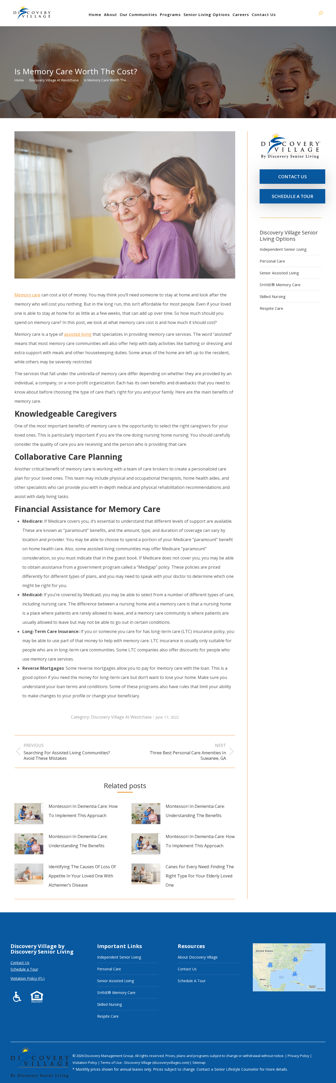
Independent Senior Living (283, 249)
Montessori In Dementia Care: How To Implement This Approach (83, 810)
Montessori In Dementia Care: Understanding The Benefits (195, 810)
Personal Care (272, 261)
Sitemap (199, 1062)
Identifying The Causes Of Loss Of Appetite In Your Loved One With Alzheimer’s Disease (82, 876)
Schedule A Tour (192, 980)
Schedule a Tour (24, 969)
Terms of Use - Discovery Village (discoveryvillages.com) (145, 1062)
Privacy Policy (299, 1055)
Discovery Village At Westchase (121, 717)
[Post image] (28, 813)
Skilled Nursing (273, 296)
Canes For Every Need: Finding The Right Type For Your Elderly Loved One (200, 876)
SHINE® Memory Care (280, 284)
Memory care (27, 295)
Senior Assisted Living (279, 272)
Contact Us (19, 962)
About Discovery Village (198, 957)
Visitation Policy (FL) (27, 978)
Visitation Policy (85, 1062)
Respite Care (271, 308)
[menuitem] (95, 14)
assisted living (78, 334)
